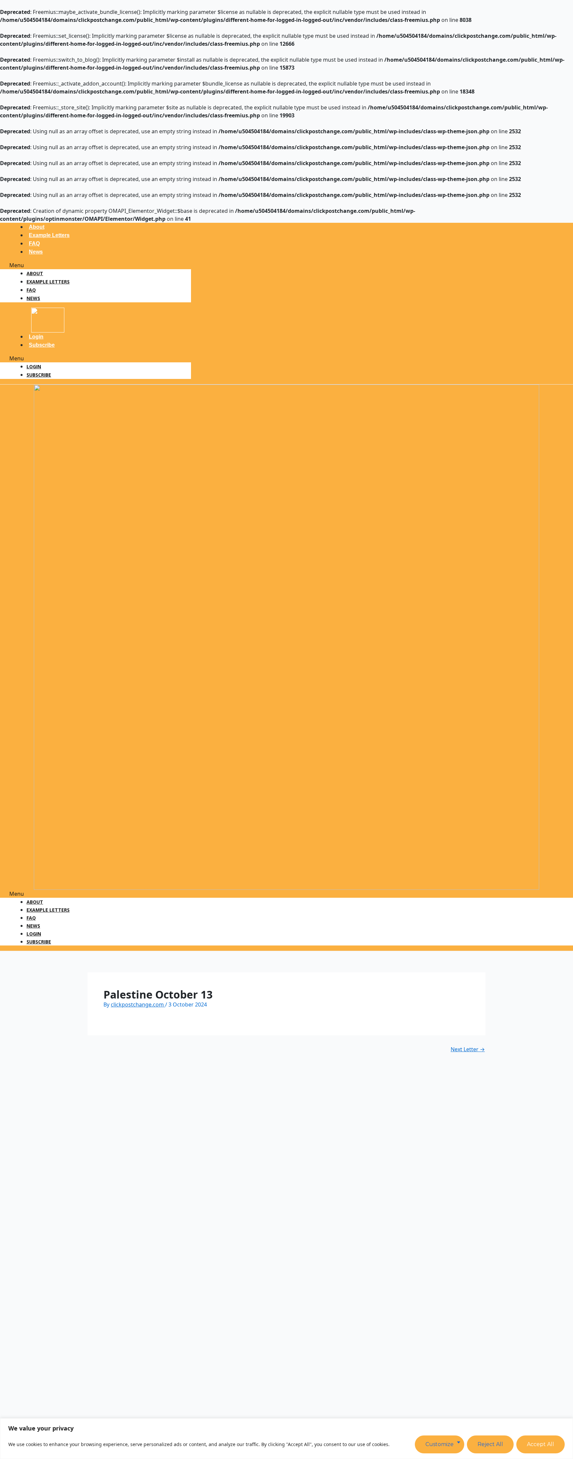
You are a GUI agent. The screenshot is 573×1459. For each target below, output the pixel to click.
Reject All (490, 1444)
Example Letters (49, 235)
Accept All (540, 1444)
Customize (439, 1444)
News (36, 252)
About (36, 227)
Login (36, 336)
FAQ (34, 243)
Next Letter (468, 1049)
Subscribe (42, 345)
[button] (95, 265)
